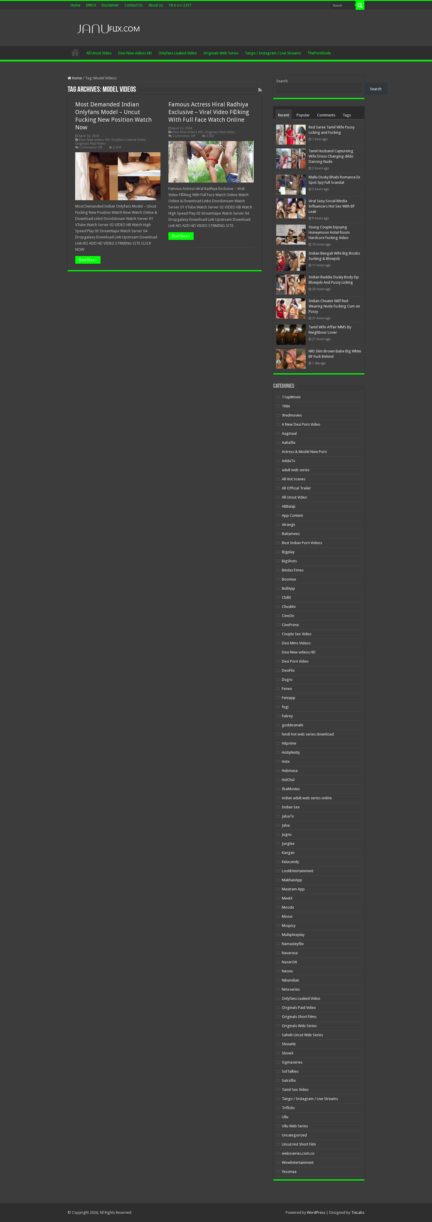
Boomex (289, 579)
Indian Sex (291, 807)
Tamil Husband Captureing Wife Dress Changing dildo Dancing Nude (331, 156)
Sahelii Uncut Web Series (302, 1035)
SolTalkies (290, 1071)
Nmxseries (291, 989)
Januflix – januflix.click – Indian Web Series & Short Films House (75, 52)
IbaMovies (291, 789)
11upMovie (291, 397)
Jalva (286, 825)
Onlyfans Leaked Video (177, 53)
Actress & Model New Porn (304, 451)
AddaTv (288, 461)
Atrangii (288, 524)
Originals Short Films (299, 1016)
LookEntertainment (297, 871)
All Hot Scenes (293, 479)
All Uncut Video (99, 53)
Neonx (287, 971)
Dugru (287, 679)
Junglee (288, 843)
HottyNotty (291, 752)
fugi (285, 707)
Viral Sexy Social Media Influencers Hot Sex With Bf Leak (331, 206)
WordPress (316, 1212)
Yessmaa (289, 1171)
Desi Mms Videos (296, 643)
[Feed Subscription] (260, 90)
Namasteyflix (293, 944)
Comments (326, 115)
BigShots (289, 561)
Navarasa (290, 953)
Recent (283, 115)
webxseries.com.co (298, 1153)
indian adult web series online (307, 798)
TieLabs (357, 1212)
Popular (303, 115)
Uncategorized (294, 1135)
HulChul (288, 780)
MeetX (287, 898)
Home (75, 5)
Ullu (285, 1117)
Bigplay (288, 552)
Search (282, 81)
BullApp (288, 588)
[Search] (360, 5)
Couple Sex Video (297, 634)
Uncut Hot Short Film (299, 1144)
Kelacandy (290, 862)
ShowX (287, 1053)
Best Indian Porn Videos (302, 543)
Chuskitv (289, 606)
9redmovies (292, 415)
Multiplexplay (293, 934)
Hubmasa (290, 770)
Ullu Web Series (295, 1126)
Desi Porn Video (295, 661)
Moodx (288, 907)
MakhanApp (292, 880)
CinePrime (290, 625)
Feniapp (288, 698)
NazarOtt (289, 962)
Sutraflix (289, 1080)
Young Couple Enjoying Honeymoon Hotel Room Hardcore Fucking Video (329, 232)
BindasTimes (293, 570)
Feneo (287, 688)
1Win (286, 406)
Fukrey (287, 716)
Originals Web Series (220, 53)
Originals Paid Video (90, 144)
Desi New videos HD (135, 53)
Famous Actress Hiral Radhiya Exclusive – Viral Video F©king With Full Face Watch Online (208, 112)
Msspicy (288, 925)
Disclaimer (110, 5)
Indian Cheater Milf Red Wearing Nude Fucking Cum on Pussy (334, 306)
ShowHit (289, 1044)
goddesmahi (292, 725)
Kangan (288, 852)
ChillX (286, 597)
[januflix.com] (107, 27)
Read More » (88, 260)
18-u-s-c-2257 (180, 5)
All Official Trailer (296, 488)
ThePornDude (319, 53)
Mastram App (293, 889)
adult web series (295, 470)
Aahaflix (289, 442)
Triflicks (288, 1108)
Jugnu (287, 834)
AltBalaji (288, 506)
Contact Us (134, 5)
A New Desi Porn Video (301, 424)
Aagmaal (289, 433)
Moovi (287, 916)
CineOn (288, 615)
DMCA (91, 5)
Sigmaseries (292, 1062)
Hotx (286, 761)
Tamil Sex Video (295, 1089)
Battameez (291, 533)
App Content (292, 515)
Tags (347, 115)
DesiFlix (288, 670)
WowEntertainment (298, 1162)
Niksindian (290, 980)
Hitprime (289, 743)
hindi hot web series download (308, 734)
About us (155, 5)
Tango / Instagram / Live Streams (273, 53)
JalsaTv (288, 816)
